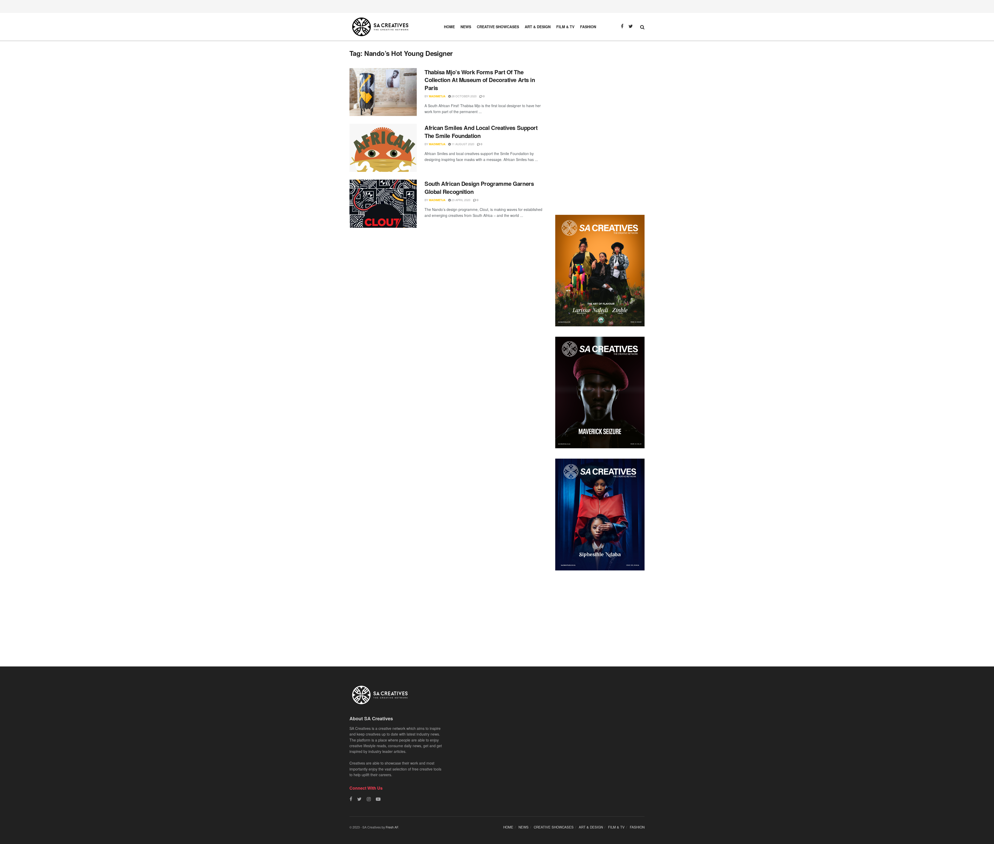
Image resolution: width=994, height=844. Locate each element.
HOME (449, 26)
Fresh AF (392, 827)
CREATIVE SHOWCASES (498, 26)
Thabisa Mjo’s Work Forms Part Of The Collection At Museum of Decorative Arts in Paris (480, 80)
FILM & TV (565, 26)
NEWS (466, 26)
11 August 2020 (462, 144)
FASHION (588, 26)
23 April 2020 (460, 200)
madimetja (437, 96)
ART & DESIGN (538, 26)
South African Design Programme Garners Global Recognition (479, 187)
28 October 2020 (464, 96)
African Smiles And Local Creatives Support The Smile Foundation (481, 131)
